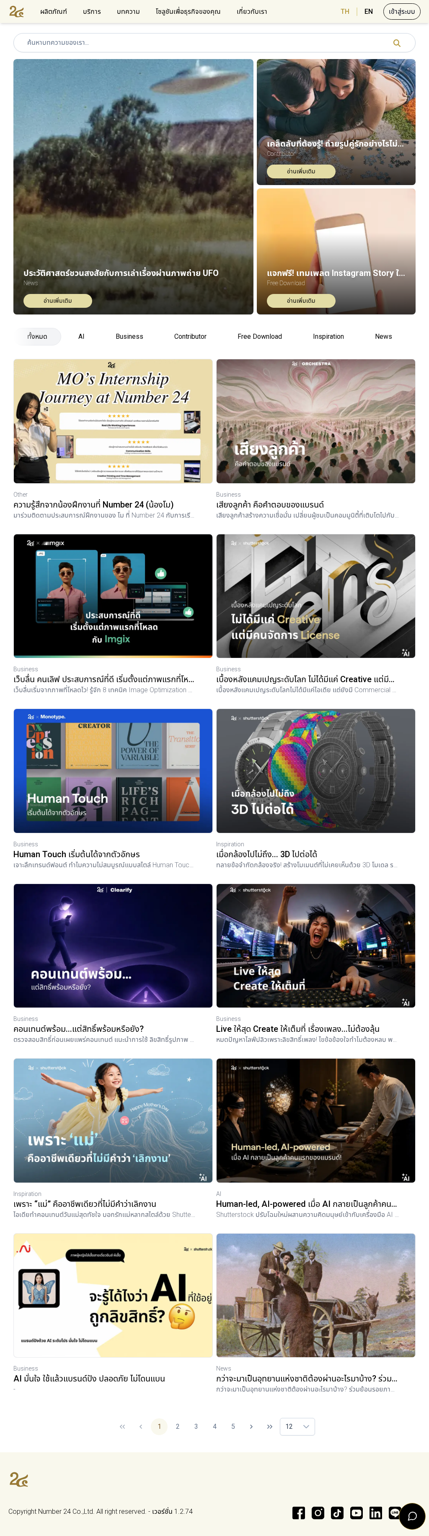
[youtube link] (356, 1513)
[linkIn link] (376, 1513)
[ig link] (318, 1513)
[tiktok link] (337, 1513)
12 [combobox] (289, 1426)
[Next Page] (251, 1426)
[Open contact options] (412, 1516)
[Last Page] (269, 1426)
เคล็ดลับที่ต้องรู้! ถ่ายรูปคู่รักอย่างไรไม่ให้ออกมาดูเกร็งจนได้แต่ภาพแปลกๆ (336, 144)
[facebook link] (298, 1513)
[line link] (395, 1513)
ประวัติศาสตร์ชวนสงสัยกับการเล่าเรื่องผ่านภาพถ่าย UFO (121, 273)
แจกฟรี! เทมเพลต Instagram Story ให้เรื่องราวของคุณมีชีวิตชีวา (336, 273)
